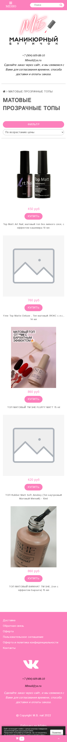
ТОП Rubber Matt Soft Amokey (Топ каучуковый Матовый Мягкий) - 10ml (33, 496)
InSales (42, 726)
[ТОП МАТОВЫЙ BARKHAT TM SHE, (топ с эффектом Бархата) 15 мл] (33, 536)
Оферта (8, 631)
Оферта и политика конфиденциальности (30, 642)
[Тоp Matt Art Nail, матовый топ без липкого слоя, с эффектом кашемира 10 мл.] (33, 174)
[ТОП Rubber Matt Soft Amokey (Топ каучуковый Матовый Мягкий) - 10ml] (33, 445)
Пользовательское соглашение (23, 637)
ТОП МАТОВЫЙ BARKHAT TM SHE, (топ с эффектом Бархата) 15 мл (33, 588)
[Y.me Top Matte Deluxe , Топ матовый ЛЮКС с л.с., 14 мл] (33, 266)
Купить (33, 216)
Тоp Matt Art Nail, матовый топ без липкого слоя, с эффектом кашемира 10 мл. (33, 226)
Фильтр (33, 124)
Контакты (9, 648)
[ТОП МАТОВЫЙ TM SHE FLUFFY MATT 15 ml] (33, 357)
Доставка (9, 620)
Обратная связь (13, 626)
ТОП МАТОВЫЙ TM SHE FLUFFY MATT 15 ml (33, 407)
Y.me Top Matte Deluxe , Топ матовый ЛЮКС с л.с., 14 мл (33, 317)
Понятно (56, 733)
